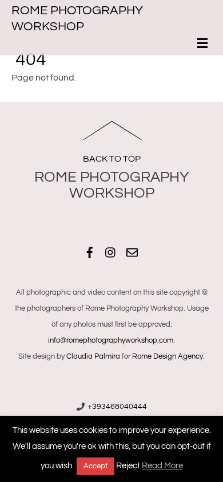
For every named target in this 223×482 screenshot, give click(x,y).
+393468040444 (117, 407)
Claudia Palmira (93, 356)
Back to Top (112, 158)
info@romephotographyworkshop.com (110, 340)
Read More (162, 465)
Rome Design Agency (167, 356)
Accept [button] (95, 466)
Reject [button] (128, 465)
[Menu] (204, 45)
